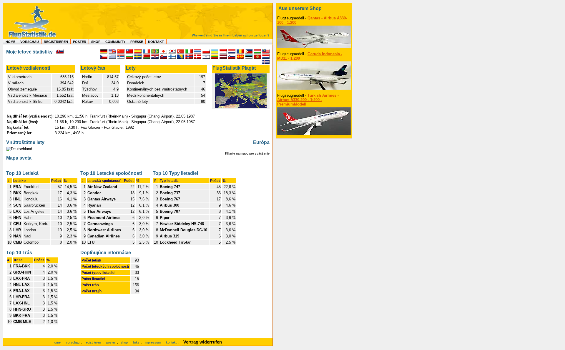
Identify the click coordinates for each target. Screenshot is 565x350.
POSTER (79, 41)
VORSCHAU (29, 41)
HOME (10, 41)
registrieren (93, 342)
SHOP (95, 41)
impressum (153, 342)
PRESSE (136, 41)
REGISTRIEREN (56, 41)
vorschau (72, 342)
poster (110, 342)
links (136, 342)
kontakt (171, 342)
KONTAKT (156, 41)
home (57, 342)
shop (124, 342)
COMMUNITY (115, 41)
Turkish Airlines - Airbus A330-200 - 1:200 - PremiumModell (308, 99)
